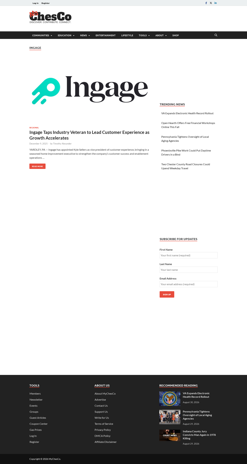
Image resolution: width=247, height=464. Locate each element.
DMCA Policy (102, 435)
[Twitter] (211, 3)
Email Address (168, 278)
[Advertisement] (156, 18)
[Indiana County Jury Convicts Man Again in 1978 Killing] (169, 431)
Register (46, 3)
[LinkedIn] (216, 3)
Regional (34, 127)
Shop (175, 35)
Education (64, 35)
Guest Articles (38, 417)
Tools (143, 35)
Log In (35, 3)
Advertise (100, 399)
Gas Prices (36, 429)
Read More (36, 166)
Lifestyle (127, 35)
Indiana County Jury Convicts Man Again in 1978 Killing (199, 435)
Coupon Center (39, 423)
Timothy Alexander (62, 143)
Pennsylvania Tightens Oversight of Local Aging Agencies (197, 415)
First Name (166, 249)
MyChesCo (54, 458)
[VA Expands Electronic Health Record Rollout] (169, 393)
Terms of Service (104, 423)
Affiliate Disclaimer (106, 441)
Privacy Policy (103, 429)
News (83, 35)
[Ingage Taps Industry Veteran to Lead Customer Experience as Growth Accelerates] (91, 91)
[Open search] (215, 35)
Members (35, 393)
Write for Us (102, 417)
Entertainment (106, 35)
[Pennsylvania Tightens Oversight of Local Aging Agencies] (169, 411)
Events (33, 405)
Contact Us (101, 405)
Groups (34, 411)
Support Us (101, 411)
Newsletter (36, 399)
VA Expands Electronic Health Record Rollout (187, 113)
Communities (40, 35)
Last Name (166, 264)
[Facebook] (206, 3)
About (159, 35)
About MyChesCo (105, 393)
